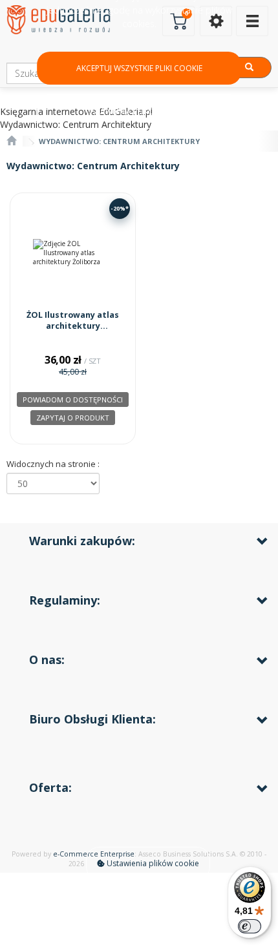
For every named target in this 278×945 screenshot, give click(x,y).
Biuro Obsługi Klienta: (92, 719)
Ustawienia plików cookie (152, 863)
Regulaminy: (64, 600)
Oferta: (50, 787)
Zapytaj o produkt (72, 417)
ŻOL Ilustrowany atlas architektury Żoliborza (73, 326)
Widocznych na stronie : (53, 464)
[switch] (249, 926)
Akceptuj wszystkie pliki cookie (139, 68)
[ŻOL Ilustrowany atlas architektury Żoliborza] (73, 253)
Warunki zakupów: (82, 540)
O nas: (47, 659)
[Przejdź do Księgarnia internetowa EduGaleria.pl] (11, 141)
